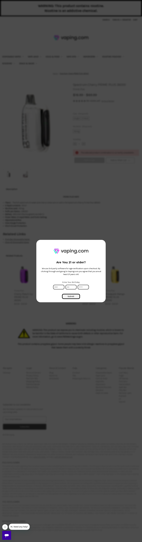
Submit (71, 296)
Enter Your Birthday (71, 282)
